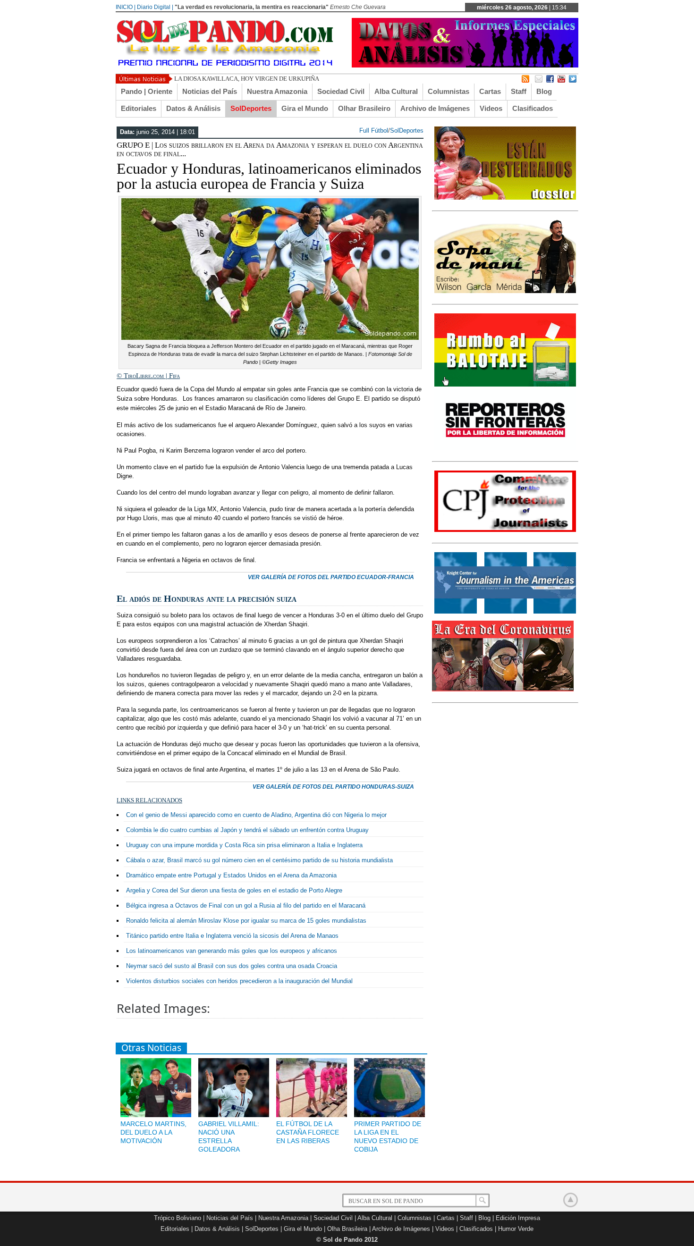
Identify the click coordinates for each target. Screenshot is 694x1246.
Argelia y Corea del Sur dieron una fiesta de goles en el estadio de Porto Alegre (234, 890)
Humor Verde (515, 1228)
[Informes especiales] (465, 65)
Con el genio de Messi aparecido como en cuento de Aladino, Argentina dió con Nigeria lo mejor (256, 814)
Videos (491, 108)
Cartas (490, 91)
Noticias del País (209, 91)
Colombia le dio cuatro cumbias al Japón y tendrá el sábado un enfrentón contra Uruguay (247, 829)
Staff (518, 91)
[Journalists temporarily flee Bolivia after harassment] (505, 530)
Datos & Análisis (193, 108)
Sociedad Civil (340, 91)
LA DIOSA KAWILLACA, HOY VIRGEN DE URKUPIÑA (246, 78)
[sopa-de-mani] (505, 291)
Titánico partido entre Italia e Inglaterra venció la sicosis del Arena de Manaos (232, 935)
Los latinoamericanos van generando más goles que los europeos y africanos (231, 950)
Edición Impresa (518, 1217)
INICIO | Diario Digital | (144, 7)
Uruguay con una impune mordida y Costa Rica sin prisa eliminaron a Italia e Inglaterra (244, 845)
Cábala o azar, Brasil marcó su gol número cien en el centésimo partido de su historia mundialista (259, 860)
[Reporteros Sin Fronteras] (505, 448)
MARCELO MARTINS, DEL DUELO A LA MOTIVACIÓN (153, 1132)
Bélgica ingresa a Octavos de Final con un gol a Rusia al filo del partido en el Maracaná (245, 905)
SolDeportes (250, 108)
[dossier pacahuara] (505, 197)
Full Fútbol (373, 130)
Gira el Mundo (304, 108)
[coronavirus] (503, 689)
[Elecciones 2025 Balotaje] (505, 384)
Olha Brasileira (347, 1228)
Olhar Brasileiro (364, 108)
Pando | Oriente (146, 91)
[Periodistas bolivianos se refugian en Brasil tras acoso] (505, 611)
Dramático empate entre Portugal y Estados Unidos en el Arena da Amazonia (231, 875)
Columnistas (448, 91)
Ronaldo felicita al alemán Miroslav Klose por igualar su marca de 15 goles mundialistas (246, 920)
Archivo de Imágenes (435, 108)
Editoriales (138, 108)
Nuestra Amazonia (277, 91)
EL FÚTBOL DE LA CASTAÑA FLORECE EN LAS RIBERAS (307, 1132)
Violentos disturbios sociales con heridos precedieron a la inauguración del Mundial (239, 981)
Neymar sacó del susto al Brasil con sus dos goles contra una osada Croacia (231, 965)
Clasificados (532, 108)
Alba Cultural (396, 91)
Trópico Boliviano (177, 1217)
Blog (544, 91)
